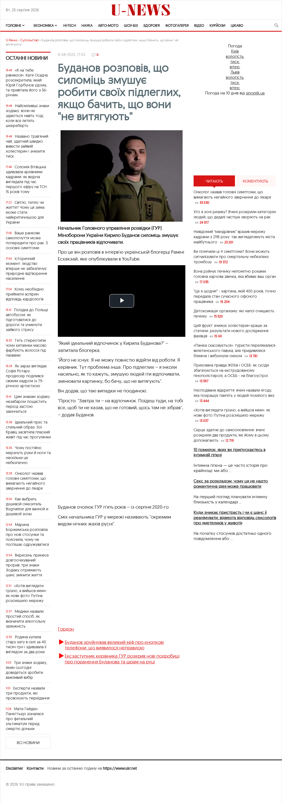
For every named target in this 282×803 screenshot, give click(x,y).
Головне (13, 25)
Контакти (35, 768)
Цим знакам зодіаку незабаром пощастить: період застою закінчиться (28, 404)
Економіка (44, 25)
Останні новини (27, 58)
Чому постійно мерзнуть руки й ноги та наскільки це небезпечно (28, 455)
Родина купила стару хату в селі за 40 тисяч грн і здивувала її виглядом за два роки (26, 644)
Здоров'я (151, 25)
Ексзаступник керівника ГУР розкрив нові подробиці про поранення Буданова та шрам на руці (122, 658)
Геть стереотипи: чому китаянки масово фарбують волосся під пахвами (26, 348)
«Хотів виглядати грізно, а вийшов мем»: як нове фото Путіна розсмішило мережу (26, 593)
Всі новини (28, 742)
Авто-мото (108, 25)
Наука (87, 25)
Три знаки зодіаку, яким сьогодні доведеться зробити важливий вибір (26, 670)
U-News (11, 40)
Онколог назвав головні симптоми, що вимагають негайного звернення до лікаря (26, 481)
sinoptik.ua (255, 93)
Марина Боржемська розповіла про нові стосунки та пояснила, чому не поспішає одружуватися (27, 534)
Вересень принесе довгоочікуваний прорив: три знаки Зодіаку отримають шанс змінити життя (27, 565)
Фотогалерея (177, 25)
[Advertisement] (235, 135)
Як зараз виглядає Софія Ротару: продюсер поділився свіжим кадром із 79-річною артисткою (26, 375)
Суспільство (29, 40)
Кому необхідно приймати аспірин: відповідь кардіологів (25, 294)
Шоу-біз (131, 25)
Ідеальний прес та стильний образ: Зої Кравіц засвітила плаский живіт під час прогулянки (28, 430)
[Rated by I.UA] (18, 795)
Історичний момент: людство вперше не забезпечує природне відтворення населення (26, 268)
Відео (199, 25)
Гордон (66, 629)
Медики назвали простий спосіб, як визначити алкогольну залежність (25, 619)
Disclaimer (14, 768)
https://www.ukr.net (120, 768)
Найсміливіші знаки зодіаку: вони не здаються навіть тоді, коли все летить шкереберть (27, 115)
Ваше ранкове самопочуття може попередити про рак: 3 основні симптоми (27, 240)
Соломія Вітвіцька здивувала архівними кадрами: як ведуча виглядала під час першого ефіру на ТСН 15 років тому (26, 179)
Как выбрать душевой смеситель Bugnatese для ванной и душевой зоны (27, 506)
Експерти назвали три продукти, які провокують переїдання (28, 693)
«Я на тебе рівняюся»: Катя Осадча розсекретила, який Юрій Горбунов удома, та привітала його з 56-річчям (27, 82)
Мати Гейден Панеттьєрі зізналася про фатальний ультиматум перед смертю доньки (25, 718)
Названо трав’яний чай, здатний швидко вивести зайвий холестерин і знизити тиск (27, 146)
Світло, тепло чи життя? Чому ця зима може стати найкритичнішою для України (25, 212)
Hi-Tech (69, 25)
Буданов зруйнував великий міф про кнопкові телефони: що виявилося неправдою (114, 644)
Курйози (217, 25)
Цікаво (237, 25)
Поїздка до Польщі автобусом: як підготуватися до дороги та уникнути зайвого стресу (27, 319)
